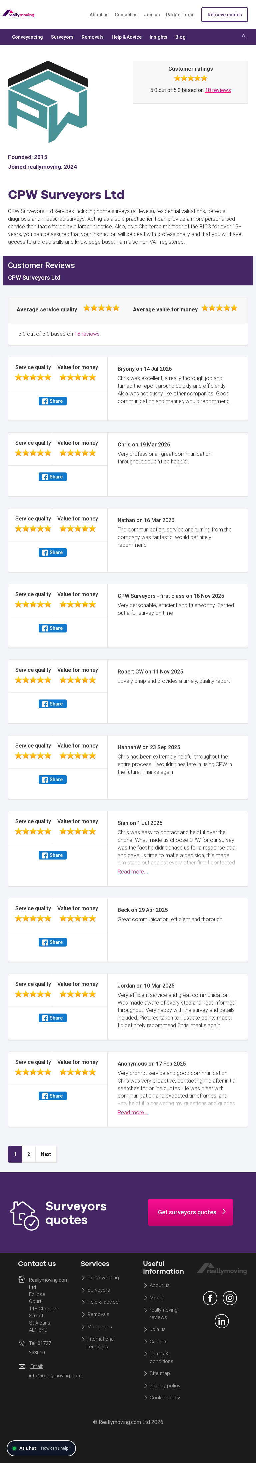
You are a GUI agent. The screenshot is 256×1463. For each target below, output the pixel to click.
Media (156, 1298)
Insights (158, 37)
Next (46, 1154)
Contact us (126, 14)
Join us (152, 14)
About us (99, 14)
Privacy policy (165, 1386)
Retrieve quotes (225, 14)
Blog (180, 37)
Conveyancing (103, 1278)
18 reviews (218, 90)
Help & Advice (127, 37)
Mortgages (99, 1327)
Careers (159, 1342)
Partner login (180, 14)
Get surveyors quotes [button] (187, 1212)
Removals (98, 1315)
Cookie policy (165, 1398)
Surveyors (98, 1290)
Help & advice (103, 1302)
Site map (160, 1373)
